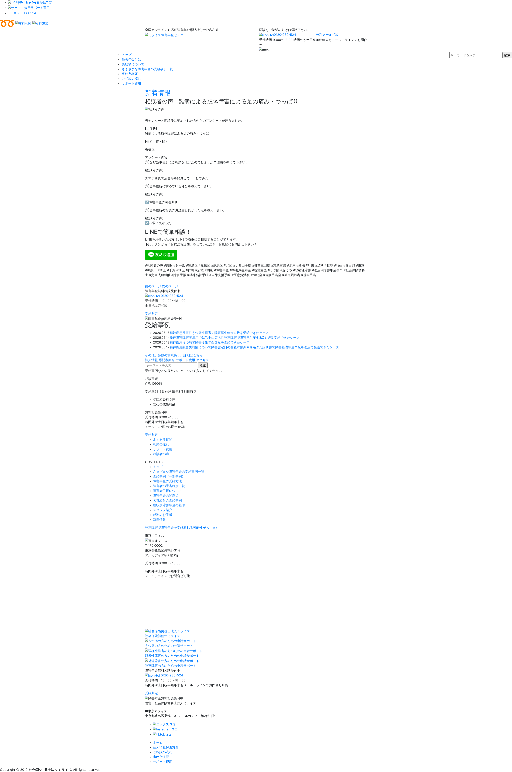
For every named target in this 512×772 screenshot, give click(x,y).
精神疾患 (176, 333)
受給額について (133, 64)
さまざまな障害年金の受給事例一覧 (147, 69)
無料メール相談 (327, 35)
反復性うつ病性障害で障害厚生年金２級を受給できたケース (225, 333)
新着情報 (158, 93)
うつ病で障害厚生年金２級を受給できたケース (216, 342)
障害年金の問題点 (166, 495)
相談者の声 (161, 454)
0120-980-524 (25, 13)
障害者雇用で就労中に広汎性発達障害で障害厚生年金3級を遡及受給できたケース (241, 338)
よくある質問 (162, 439)
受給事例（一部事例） (169, 476)
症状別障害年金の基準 (169, 505)
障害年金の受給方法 (167, 481)
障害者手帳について (167, 491)
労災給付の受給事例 (167, 500)
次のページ (170, 286)
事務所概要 (130, 74)
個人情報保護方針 (166, 747)
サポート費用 (40, 8)
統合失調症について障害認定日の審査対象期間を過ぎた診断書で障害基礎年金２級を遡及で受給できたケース (260, 347)
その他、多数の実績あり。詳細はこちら (174, 355)
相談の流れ (161, 444)
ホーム (158, 742)
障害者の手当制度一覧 (169, 486)
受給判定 (151, 314)
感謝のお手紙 (162, 515)
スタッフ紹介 (162, 510)
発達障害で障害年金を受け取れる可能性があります (182, 527)
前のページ (153, 286)
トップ (126, 55)
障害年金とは (131, 59)
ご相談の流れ (131, 79)
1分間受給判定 (42, 2)
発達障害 (176, 338)
